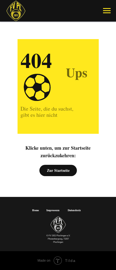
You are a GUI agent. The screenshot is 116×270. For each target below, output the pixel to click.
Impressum (52, 210)
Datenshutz (74, 210)
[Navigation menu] (107, 10)
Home (35, 210)
